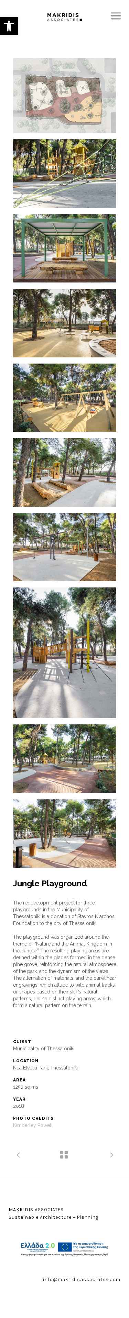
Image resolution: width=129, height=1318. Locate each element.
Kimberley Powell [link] (33, 1125)
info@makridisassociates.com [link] (81, 1279)
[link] (9, 26)
